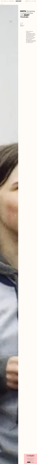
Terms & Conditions (30, 460)
